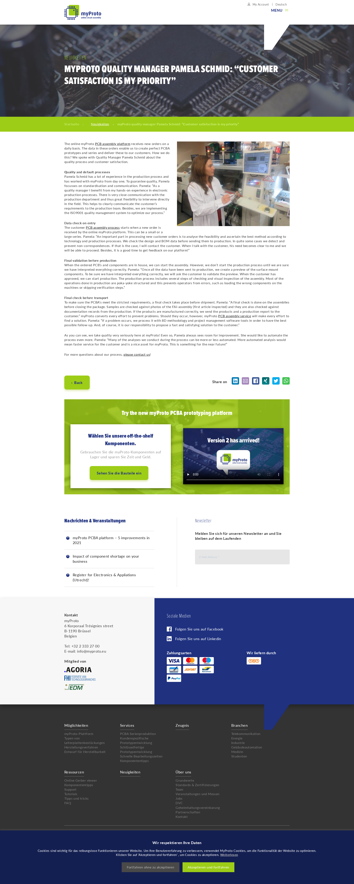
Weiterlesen (229, 854)
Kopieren (202, 171)
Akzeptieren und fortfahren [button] (208, 867)
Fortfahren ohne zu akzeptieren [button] (150, 867)
